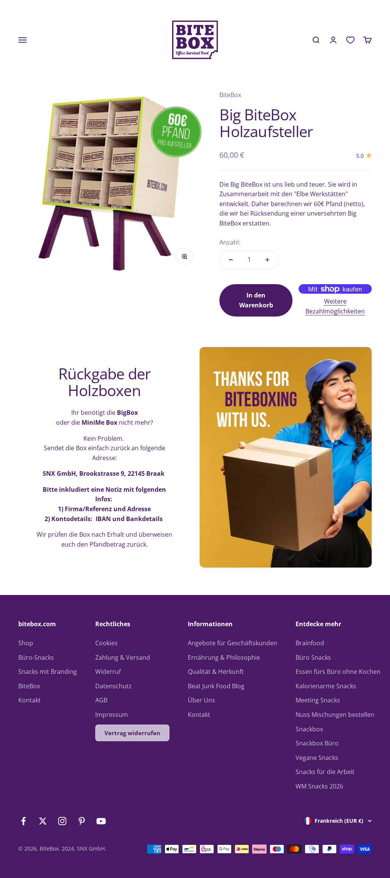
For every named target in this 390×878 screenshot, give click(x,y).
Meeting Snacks (318, 700)
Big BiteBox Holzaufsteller (266, 123)
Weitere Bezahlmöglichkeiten (335, 306)
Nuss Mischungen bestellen (335, 714)
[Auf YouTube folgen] (101, 821)
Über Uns (201, 700)
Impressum (111, 714)
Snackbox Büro (317, 743)
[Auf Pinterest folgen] (82, 821)
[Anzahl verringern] (231, 260)
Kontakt (29, 700)
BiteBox (230, 95)
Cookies (106, 643)
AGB (101, 700)
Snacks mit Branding (47, 671)
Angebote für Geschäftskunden (232, 643)
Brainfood (310, 643)
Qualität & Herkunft (216, 671)
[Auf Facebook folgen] (23, 821)
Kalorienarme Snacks (326, 686)
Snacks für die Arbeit (325, 772)
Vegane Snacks (317, 757)
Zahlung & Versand (122, 657)
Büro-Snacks (36, 657)
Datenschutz (113, 686)
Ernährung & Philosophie (224, 657)
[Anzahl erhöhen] (267, 260)
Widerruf (108, 671)
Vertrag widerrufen (132, 733)
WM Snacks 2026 (319, 786)
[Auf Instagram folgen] (62, 821)
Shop (25, 643)
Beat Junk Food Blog (216, 686)
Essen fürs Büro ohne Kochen (338, 671)
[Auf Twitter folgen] (43, 821)
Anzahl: (229, 242)
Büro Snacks (313, 657)
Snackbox (309, 729)
